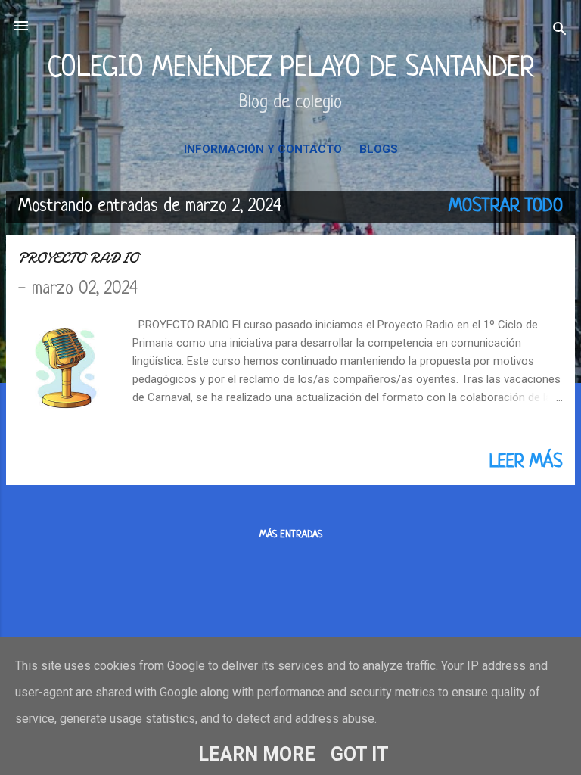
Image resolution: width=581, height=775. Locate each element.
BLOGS (378, 149)
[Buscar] (560, 31)
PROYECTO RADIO (78, 257)
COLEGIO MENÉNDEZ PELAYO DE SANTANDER (291, 68)
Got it (360, 754)
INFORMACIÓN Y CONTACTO (263, 149)
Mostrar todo (506, 206)
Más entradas (290, 534)
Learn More (256, 754)
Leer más (526, 462)
